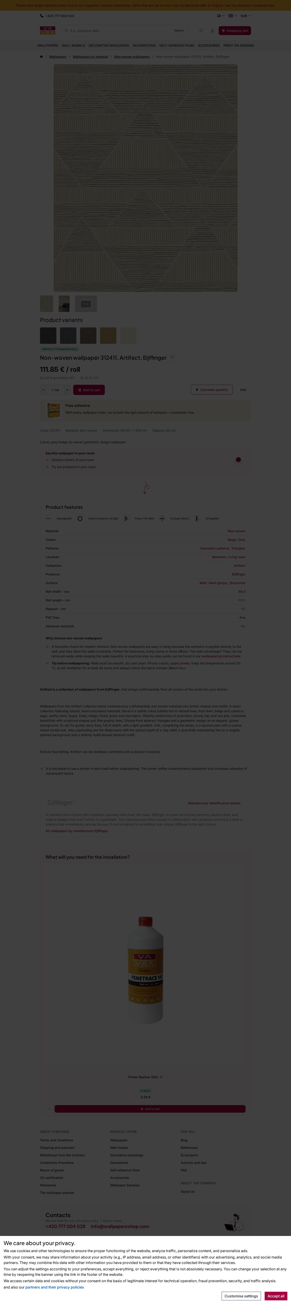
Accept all (276, 1296)
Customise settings (241, 1296)
